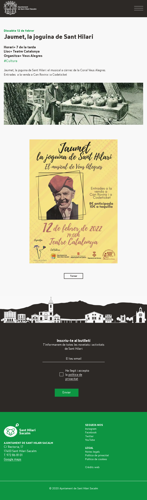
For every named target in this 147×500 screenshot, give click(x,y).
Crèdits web (92, 467)
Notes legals (92, 452)
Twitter (89, 436)
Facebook (90, 432)
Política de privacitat (97, 455)
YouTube (90, 440)
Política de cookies (96, 459)
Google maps (12, 459)
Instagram (90, 429)
